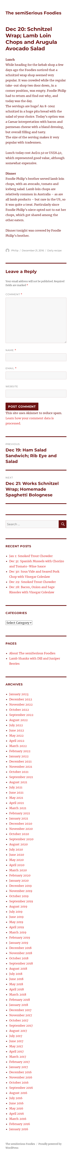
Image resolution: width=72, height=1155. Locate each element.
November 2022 (21, 704)
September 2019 (21, 901)
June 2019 (16, 917)
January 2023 (18, 694)
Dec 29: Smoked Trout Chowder (32, 582)
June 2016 (16, 1103)
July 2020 (16, 849)
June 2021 (16, 792)
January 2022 (19, 756)
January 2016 (18, 1129)
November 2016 (20, 1077)
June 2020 (16, 854)
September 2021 (21, 777)
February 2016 (19, 1124)
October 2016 (19, 1082)
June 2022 (16, 730)
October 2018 (18, 958)
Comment (14, 294)
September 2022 (21, 715)
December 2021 (20, 761)
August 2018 (18, 968)
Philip (14, 250)
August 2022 (18, 720)
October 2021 (18, 772)
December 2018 (20, 948)
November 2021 (20, 766)
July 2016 (16, 1098)
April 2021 (16, 803)
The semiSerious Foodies (33, 13)
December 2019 (20, 886)
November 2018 (20, 953)
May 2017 (16, 1046)
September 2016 (21, 1088)
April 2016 (16, 1113)
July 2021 (15, 787)
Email (11, 368)
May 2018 (16, 984)
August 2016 (18, 1093)
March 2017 (17, 1056)
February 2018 (19, 999)
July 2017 (15, 1036)
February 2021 (19, 813)
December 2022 (20, 699)
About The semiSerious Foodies (32, 653)
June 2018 (16, 979)
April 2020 (16, 865)
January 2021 (18, 818)
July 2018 (15, 974)
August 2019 (18, 906)
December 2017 (20, 1010)
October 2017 (18, 1020)
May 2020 (16, 860)
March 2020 (18, 870)
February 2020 (19, 875)
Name (11, 350)
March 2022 (18, 746)
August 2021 (18, 782)
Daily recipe (54, 250)
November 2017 (20, 1015)
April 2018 (16, 989)
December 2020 (20, 823)
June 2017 (16, 1041)
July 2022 (16, 725)
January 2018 (18, 1005)
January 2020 (19, 880)
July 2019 (16, 911)
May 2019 (16, 922)
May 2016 (16, 1108)
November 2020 (21, 829)
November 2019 (20, 891)
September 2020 (21, 839)
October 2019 (19, 896)
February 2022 (19, 751)
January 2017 (18, 1067)
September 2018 (21, 963)
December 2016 (20, 1072)
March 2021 (17, 808)
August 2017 (18, 1031)
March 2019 (17, 932)
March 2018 (17, 994)
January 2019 (18, 943)
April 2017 (16, 1051)
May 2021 (16, 798)
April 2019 (16, 927)
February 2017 (19, 1062)
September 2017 (21, 1025)
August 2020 (18, 844)
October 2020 (19, 834)
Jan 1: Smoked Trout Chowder (31, 556)
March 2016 (17, 1119)
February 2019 (19, 937)
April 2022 (16, 741)
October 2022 (19, 709)
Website (12, 386)
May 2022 (16, 735)
